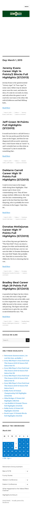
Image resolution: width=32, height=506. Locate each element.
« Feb (4, 458)
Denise (4, 323)
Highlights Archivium (9, 495)
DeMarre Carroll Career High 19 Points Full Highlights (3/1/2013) (15, 175)
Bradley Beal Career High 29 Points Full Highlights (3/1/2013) (15, 285)
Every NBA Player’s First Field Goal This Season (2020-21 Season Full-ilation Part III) (16, 370)
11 (4, 447)
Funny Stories (7, 475)
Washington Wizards (13, 323)
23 (24, 451)
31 (27, 455)
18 (4, 451)
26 (8, 455)
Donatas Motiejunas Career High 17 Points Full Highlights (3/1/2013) (15, 231)
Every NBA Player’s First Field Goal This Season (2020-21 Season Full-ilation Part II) (16, 378)
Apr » (9, 458)
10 (27, 444)
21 (16, 451)
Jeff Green (10, 162)
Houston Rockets (14, 273)
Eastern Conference (9, 484)
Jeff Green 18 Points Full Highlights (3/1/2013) (15, 125)
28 (16, 455)
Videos (17, 112)
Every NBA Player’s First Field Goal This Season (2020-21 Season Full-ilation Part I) (16, 385)
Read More (6, 108)
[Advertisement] (16, 39)
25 (4, 455)
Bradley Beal (25, 321)
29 (20, 455)
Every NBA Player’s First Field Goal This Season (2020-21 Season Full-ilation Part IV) (16, 363)
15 (20, 447)
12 (8, 447)
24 (28, 451)
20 (12, 451)
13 (12, 447)
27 (12, 455)
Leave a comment (20, 114)
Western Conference (9, 480)
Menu (27, 6)
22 (20, 451)
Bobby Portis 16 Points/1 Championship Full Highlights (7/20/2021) (15, 393)
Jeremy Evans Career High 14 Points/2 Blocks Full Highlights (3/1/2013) (15, 72)
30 (24, 455)
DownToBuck (6, 500)
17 (27, 447)
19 (8, 451)
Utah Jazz (9, 114)
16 (23, 447)
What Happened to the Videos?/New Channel (15, 489)
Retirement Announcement (12, 467)
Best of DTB (6, 471)
